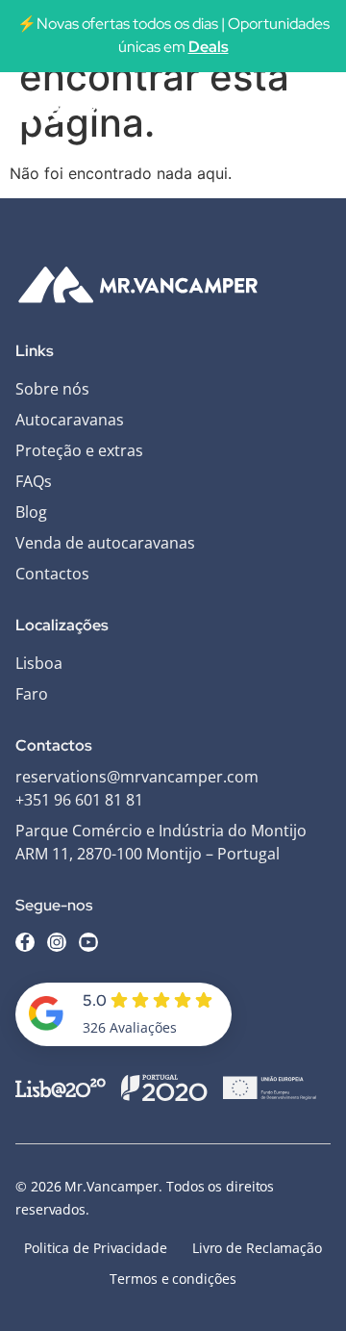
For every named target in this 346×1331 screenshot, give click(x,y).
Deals (208, 47)
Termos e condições (172, 1278)
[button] (310, 109)
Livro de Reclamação (257, 1248)
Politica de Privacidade (95, 1248)
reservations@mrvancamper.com (137, 776)
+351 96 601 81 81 (79, 799)
